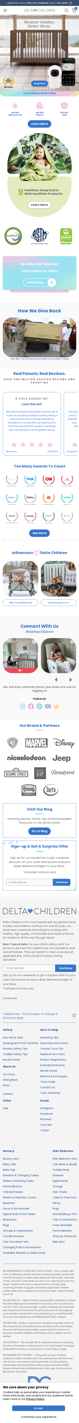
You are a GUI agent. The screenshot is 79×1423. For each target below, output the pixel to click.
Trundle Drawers (13, 1236)
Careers (8, 1094)
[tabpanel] (32, 424)
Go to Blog (39, 831)
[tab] (25, 88)
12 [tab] (48, 458)
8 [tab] (40, 458)
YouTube (46, 1125)
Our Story (9, 1074)
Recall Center (11, 1060)
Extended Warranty (52, 1065)
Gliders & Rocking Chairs (18, 1181)
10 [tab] (44, 458)
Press (6, 1085)
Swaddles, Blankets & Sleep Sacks (24, 1253)
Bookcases (10, 1219)
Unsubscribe (10, 998)
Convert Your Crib (51, 1048)
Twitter (44, 1130)
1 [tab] (24, 458)
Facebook (46, 1114)
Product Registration (53, 1060)
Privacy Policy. (35, 1399)
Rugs (6, 1225)
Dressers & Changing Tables (21, 1175)
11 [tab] (46, 458)
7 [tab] (37, 458)
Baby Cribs (9, 1164)
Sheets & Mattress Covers (19, 1197)
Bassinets (9, 1203)
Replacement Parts (52, 1054)
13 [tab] (51, 458)
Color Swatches (50, 1093)
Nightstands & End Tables (19, 1214)
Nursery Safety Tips (15, 1048)
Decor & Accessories (16, 1208)
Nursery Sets (11, 1159)
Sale (5, 1108)
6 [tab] (35, 458)
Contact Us (47, 1087)
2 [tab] (26, 458)
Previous (8, 1145)
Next (15, 1145)
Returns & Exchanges (53, 1076)
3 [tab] (29, 458)
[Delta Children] (39, 911)
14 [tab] (53, 458)
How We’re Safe (13, 1037)
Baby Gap (9, 1170)
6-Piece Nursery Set (31, 399)
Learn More (39, 124)
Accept (38, 1408)
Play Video (35, 282)
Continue (62, 882)
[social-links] (23, 708)
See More (39, 533)
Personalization (12, 1186)
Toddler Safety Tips (15, 1054)
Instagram (46, 1108)
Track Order (47, 1082)
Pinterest (46, 1119)
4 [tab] (31, 458)
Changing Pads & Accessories (22, 1247)
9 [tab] (42, 458)
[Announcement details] (74, 1016)
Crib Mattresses (13, 1192)
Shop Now (39, 83)
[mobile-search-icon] (66, 10)
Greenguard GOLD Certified (20, 1043)
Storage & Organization (18, 1230)
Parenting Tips (49, 1037)
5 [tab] (33, 458)
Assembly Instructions (54, 1043)
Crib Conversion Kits (15, 1242)
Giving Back (10, 1080)
